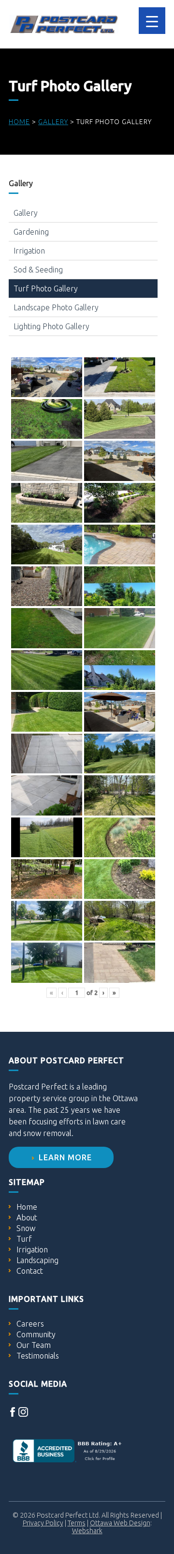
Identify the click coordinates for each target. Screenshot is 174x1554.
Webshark (87, 1531)
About (26, 1217)
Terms (77, 1523)
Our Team (33, 1345)
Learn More (64, 1157)
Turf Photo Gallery (46, 288)
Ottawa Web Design (120, 1523)
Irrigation (29, 250)
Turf (24, 1238)
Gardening (31, 231)
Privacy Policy (43, 1523)
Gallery (26, 212)
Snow (25, 1228)
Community (36, 1334)
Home (26, 1206)
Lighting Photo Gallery (51, 326)
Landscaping (37, 1260)
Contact (29, 1270)
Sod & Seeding (38, 269)
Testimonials (37, 1355)
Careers (30, 1323)
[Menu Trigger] (152, 20)
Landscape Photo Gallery (56, 307)
